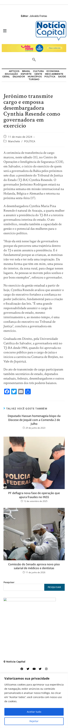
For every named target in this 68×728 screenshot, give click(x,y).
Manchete (14, 141)
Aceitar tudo (34, 711)
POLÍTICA (29, 141)
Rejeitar (34, 721)
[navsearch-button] (34, 59)
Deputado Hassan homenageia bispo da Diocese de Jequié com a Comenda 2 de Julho (34, 420)
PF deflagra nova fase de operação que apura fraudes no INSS (34, 495)
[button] (17, 31)
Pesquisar (8, 582)
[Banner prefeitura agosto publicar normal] (34, 47)
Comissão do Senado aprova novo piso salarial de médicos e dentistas (34, 566)
